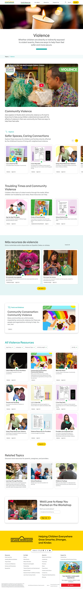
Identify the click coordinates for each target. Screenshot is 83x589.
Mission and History (46, 557)
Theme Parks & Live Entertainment (31, 568)
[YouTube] (50, 550)
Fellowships (26, 566)
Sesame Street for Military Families (31, 572)
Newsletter (7, 568)
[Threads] (47, 550)
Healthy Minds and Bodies (11, 559)
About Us (46, 2)
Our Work (36, 2)
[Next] (76, 140)
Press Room (45, 568)
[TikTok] (41, 550)
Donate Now (63, 557)
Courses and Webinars (10, 563)
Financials (44, 561)
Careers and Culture (46, 570)
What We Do (26, 559)
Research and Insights (28, 563)
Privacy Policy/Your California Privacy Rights (58, 584)
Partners (44, 563)
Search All (67, 244)
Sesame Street (26, 570)
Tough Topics (8, 561)
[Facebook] (43, 550)
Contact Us (44, 572)
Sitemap (44, 577)
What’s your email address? (47, 509)
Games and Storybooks (10, 566)
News (43, 566)
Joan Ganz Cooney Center (29, 575)
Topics (6, 56)
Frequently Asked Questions (48, 575)
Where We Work (27, 561)
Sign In (69, 2)
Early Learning (8, 557)
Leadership (44, 559)
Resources (7, 555)
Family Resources (25, 2)
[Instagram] (39, 550)
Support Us (56, 2)
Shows (25, 557)
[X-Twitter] (45, 550)
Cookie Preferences (53, 586)
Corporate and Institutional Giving (68, 559)
